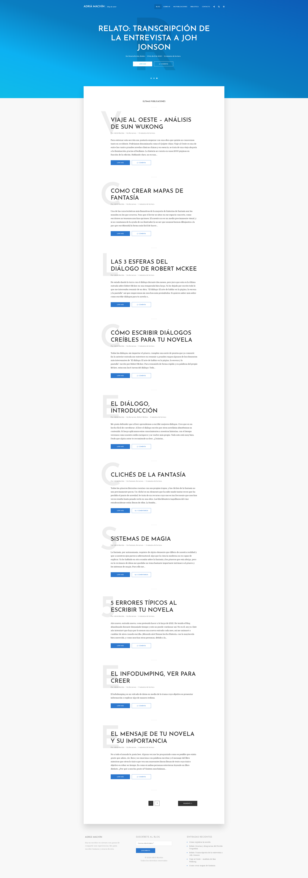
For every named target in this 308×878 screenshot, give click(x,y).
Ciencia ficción (133, 56)
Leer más (142, 64)
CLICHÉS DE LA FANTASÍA (148, 475)
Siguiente (187, 803)
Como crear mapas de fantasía (147, 194)
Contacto (206, 6)
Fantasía (132, 481)
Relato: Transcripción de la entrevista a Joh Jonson (154, 38)
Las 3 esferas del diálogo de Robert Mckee (154, 265)
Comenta (164, 64)
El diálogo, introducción (134, 407)
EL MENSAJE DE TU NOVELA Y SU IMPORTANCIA (152, 737)
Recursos (132, 133)
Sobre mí (166, 6)
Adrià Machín (94, 6)
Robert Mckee (142, 417)
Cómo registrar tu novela (199, 842)
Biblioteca (195, 6)
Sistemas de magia (141, 539)
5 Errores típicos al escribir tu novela (144, 606)
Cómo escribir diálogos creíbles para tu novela (151, 336)
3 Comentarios (142, 510)
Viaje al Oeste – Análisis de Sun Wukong (151, 123)
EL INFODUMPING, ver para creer (153, 677)
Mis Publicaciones (180, 6)
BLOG (158, 6)
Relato (142, 56)
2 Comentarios (142, 574)
